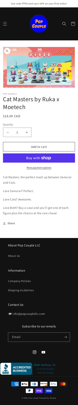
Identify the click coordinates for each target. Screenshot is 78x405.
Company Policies (19, 281)
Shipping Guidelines (21, 290)
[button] (5, 23)
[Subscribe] (65, 337)
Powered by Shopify (47, 398)
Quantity (8, 124)
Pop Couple (34, 398)
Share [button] (11, 223)
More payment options (39, 167)
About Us (14, 256)
